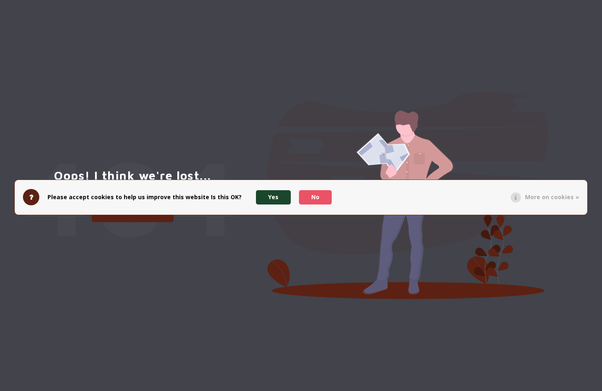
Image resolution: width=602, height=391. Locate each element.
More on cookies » (552, 197)
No (315, 197)
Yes (273, 197)
